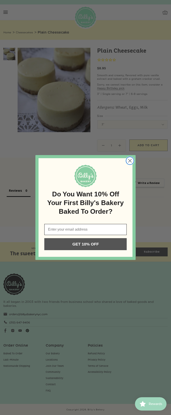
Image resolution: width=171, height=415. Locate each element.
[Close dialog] (130, 161)
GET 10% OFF (85, 244)
